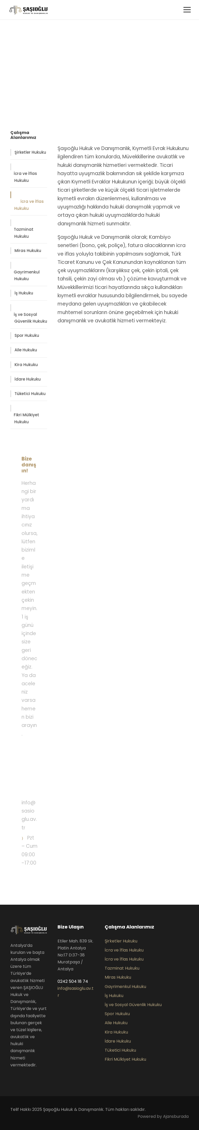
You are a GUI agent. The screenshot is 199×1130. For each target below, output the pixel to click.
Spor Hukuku (27, 335)
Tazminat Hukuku (23, 233)
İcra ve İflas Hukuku (25, 177)
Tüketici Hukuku (30, 393)
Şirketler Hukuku (30, 152)
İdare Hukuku (28, 379)
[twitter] (20, 1077)
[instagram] (28, 1077)
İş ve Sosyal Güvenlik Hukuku (30, 318)
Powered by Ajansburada (163, 1116)
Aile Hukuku (26, 350)
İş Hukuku (24, 293)
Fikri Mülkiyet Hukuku (26, 418)
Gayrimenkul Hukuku (27, 275)
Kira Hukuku (26, 364)
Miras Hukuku (28, 250)
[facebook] (11, 1077)
